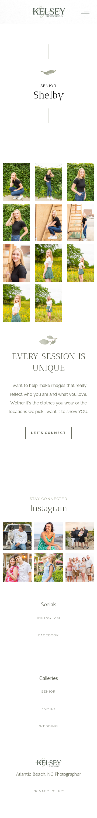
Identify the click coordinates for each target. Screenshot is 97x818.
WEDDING (48, 726)
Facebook (48, 635)
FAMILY (48, 709)
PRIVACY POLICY (49, 791)
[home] (48, 12)
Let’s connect (48, 433)
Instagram (48, 618)
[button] (83, 12)
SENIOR (48, 691)
